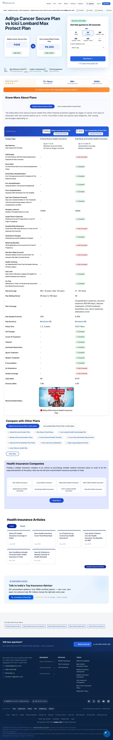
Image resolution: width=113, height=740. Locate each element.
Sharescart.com (102, 715)
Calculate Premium (61, 134)
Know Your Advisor (45, 719)
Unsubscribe (91, 715)
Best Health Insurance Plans (57, 626)
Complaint (56, 719)
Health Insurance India (13, 626)
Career (22, 715)
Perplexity (100, 10)
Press (8, 715)
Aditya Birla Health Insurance (69, 483)
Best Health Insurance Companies (34, 626)
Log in (99, 3)
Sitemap (50, 715)
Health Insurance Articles (95, 567)
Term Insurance (63, 664)
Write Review (80, 715)
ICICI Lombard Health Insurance (68, 490)
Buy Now (106, 3)
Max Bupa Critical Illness (45, 432)
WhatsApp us (10, 673)
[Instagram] (99, 701)
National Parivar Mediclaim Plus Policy (22, 443)
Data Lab (71, 715)
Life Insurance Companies (81, 681)
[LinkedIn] (108, 701)
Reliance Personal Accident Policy (21, 437)
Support (81, 3)
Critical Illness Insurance (96, 626)
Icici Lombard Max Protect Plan (69, 106)
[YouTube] (103, 701)
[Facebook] (89, 701)
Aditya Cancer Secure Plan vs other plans (23, 426)
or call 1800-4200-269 (101, 644)
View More (12, 454)
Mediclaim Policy (82, 691)
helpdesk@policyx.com (13, 666)
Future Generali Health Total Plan (50, 437)
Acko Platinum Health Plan (18, 448)
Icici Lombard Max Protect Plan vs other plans (58, 426)
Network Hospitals (82, 661)
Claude (91, 10)
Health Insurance (64, 661)
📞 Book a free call (82, 644)
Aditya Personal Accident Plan (20, 432)
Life (54, 3)
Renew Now (65, 719)
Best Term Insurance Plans (83, 687)
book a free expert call (90, 63)
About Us (15, 715)
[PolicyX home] (11, 4)
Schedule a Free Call (22, 597)
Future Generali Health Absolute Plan (81, 437)
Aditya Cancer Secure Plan (42, 106)
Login (72, 719)
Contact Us (42, 715)
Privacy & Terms (60, 715)
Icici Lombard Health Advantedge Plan (73, 432)
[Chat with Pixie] (106, 733)
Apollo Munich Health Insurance (20, 490)
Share (109, 10)
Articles (73, 3)
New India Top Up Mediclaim (51, 443)
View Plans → (88, 58)
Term (60, 3)
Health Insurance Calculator (82, 676)
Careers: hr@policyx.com (14, 677)
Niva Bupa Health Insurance (44, 489)
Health (49, 3)
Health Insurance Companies (82, 671)
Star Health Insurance (20, 483)
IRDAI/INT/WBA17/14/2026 (41, 727)
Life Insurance (63, 667)
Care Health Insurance (44, 483)
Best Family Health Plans (77, 626)
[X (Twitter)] (94, 701)
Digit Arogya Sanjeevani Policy (78, 443)
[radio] (76, 33)
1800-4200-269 (10, 669)
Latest (12, 526)
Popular (22, 526)
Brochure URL (46, 321)
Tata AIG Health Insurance (93, 489)
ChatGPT (81, 10)
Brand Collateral (31, 715)
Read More (57, 500)
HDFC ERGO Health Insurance (93, 483)
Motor (66, 3)
